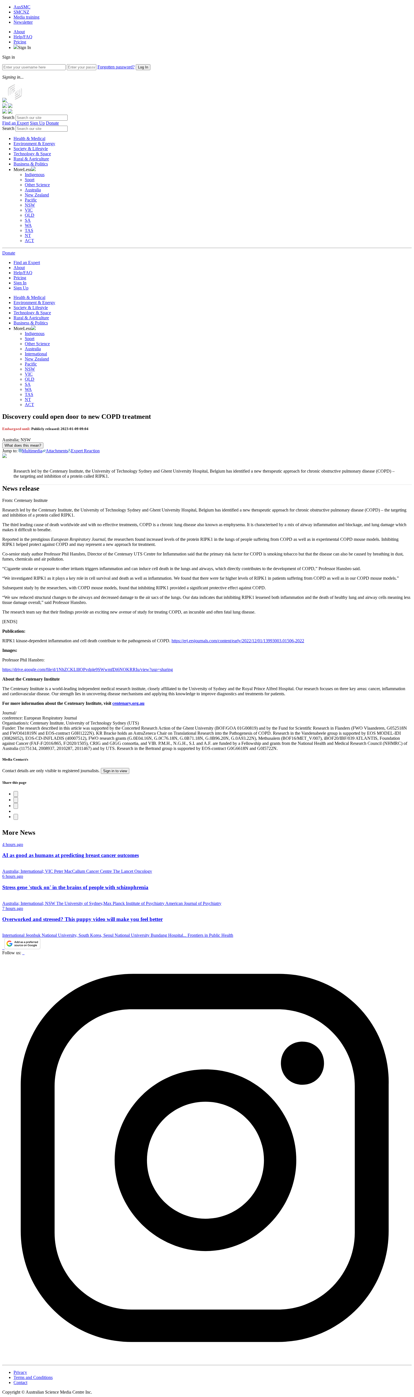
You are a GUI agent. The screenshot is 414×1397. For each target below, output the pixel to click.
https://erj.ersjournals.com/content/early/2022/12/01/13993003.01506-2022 (238, 640)
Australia (33, 189)
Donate (52, 123)
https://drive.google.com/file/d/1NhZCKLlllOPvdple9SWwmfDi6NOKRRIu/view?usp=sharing (87, 669)
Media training (26, 17)
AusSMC (22, 7)
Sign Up (37, 123)
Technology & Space (32, 153)
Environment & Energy (34, 143)
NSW (30, 205)
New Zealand (37, 194)
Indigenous (34, 174)
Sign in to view (115, 771)
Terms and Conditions (33, 1377)
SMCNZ (21, 12)
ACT (29, 240)
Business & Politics (31, 163)
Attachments (57, 450)
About (19, 31)
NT (28, 235)
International (36, 353)
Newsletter (23, 22)
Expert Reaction (85, 450)
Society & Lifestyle (31, 148)
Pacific (31, 200)
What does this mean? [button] (23, 445)
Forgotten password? (116, 67)
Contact (20, 1382)
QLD (29, 215)
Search (8, 117)
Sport (29, 179)
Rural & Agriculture (31, 158)
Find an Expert (15, 123)
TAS (29, 230)
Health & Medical (29, 138)
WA (28, 225)
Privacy (20, 1372)
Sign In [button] (24, 47)
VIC (29, 210)
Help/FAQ (23, 36)
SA (28, 220)
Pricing (20, 41)
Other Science (37, 184)
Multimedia (32, 450)
